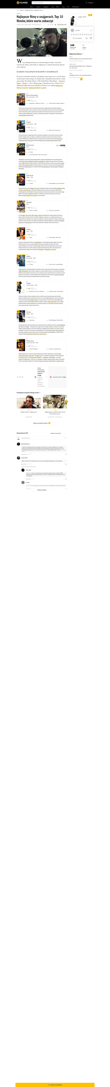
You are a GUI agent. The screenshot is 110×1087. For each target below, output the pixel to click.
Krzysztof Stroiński (27, 165)
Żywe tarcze (29, 175)
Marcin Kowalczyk (38, 161)
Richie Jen (42, 140)
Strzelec (24, 83)
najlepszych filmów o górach (37, 88)
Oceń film (77, 30)
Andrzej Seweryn (45, 166)
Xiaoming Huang (49, 140)
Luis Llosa (53, 249)
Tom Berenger (37, 242)
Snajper (28, 122)
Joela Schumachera (59, 274)
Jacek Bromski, (28, 166)
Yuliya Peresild (22, 115)
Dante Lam (59, 138)
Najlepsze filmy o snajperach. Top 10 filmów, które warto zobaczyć (34, 10)
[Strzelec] (21, 316)
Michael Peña (29, 334)
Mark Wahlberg (61, 325)
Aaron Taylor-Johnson (37, 215)
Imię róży (31, 355)
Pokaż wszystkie (41, 490)
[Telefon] (21, 260)
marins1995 (24, 457)
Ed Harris (46, 361)
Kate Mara (36, 334)
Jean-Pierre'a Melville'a (27, 161)
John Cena (28, 215)
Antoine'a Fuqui (51, 330)
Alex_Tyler (28, 470)
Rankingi (18, 13)
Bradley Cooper (34, 299)
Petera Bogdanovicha (59, 188)
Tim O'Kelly (33, 195)
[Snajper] (21, 126)
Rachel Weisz (52, 361)
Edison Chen (58, 140)
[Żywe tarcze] (21, 180)
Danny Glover (42, 334)
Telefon (28, 256)
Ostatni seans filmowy (25, 190)
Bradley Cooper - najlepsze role (29, 412)
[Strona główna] (17, 10)
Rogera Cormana (35, 188)
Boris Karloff (27, 195)
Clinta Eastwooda (51, 301)
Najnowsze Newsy (75, 54)
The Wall (28, 202)
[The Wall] (21, 207)
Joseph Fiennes (60, 361)
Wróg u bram (38, 83)
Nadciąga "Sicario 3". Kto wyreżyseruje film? (80, 75)
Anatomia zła (30, 145)
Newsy (21, 10)
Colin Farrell (22, 269)
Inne (70, 64)
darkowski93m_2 (25, 444)
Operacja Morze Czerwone (26, 140)
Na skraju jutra (28, 222)
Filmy (70, 56)
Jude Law (41, 361)
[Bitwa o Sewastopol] (21, 99)
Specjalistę (47, 249)
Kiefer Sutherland (23, 271)
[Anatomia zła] (21, 149)
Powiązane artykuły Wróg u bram (28, 392)
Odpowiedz (23, 454)
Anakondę (41, 249)
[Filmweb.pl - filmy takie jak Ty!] (22, 2)
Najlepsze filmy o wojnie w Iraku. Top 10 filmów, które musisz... (55, 413)
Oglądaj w (58, 145)
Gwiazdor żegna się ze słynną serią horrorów (80, 58)
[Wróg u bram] (21, 345)
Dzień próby (59, 330)
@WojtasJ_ (28, 473)
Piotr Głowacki (54, 166)
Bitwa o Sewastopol (32, 95)
